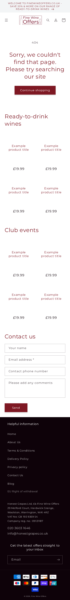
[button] (6, 20)
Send (16, 407)
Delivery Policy (18, 458)
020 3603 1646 (18, 528)
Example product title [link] (19, 148)
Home (11, 433)
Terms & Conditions (21, 450)
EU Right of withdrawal (22, 491)
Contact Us (15, 475)
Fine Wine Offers (38, 596)
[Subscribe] (58, 559)
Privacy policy (17, 467)
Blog (10, 483)
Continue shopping (35, 90)
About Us (14, 442)
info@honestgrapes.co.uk (27, 533)
